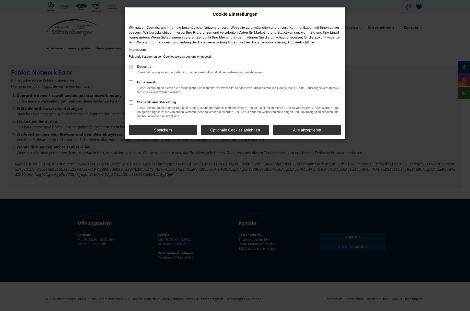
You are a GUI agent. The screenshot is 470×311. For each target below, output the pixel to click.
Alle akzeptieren (307, 130)
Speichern (163, 130)
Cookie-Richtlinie (301, 42)
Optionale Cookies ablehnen (235, 130)
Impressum (137, 50)
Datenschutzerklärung (269, 42)
